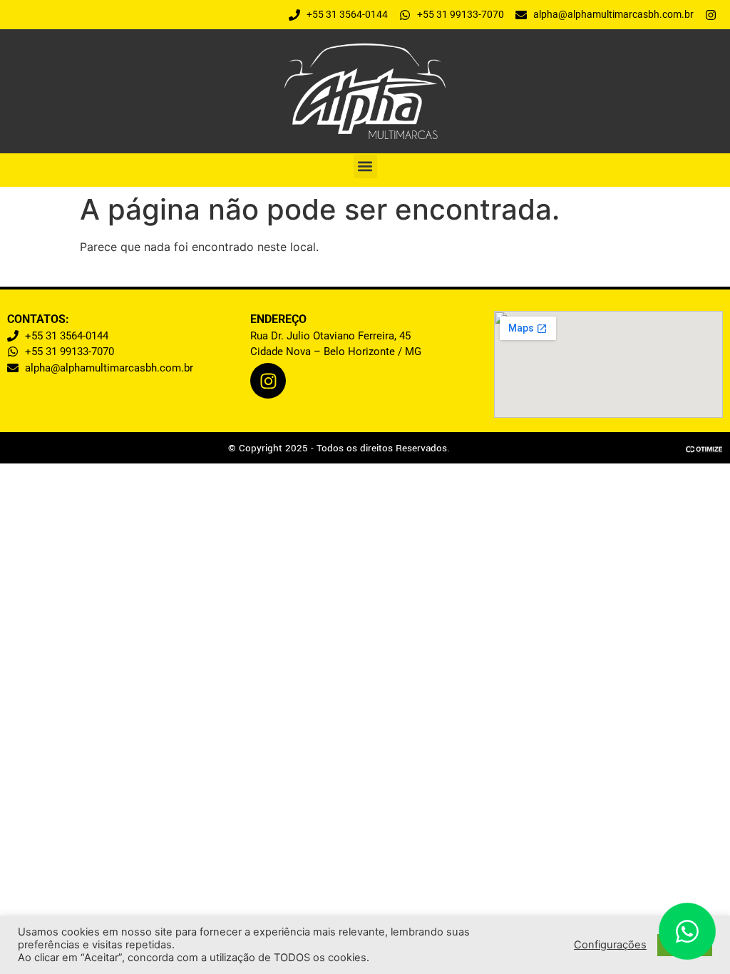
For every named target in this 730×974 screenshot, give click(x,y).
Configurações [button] (610, 944)
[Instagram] (268, 381)
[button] (365, 166)
